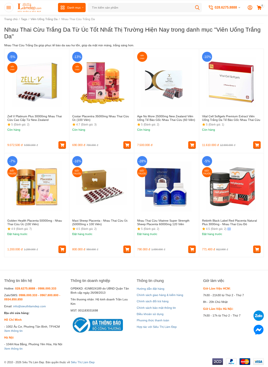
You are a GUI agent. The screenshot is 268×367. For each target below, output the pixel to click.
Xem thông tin (13, 330)
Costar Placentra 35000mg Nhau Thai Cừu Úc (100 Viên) (100, 118)
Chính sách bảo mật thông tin (156, 307)
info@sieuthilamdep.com (29, 306)
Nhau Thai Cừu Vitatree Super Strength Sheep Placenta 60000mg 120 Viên (163, 222)
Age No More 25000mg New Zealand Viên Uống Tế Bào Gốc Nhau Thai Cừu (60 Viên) (166, 118)
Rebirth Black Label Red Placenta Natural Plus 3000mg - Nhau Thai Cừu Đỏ (229, 222)
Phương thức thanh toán (153, 320)
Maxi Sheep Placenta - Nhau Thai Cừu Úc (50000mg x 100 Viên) (100, 222)
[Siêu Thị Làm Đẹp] (30, 7)
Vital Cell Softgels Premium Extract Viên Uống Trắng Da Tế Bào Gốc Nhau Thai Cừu (231, 118)
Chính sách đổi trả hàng (153, 301)
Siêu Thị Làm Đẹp (83, 362)
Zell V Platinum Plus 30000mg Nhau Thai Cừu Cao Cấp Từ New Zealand (34, 118)
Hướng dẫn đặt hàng (150, 288)
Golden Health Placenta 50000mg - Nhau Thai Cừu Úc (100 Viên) (34, 222)
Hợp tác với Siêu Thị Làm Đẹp (157, 326)
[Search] (197, 7)
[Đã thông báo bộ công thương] (97, 324)
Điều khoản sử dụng (150, 314)
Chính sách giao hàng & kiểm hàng (160, 295)
